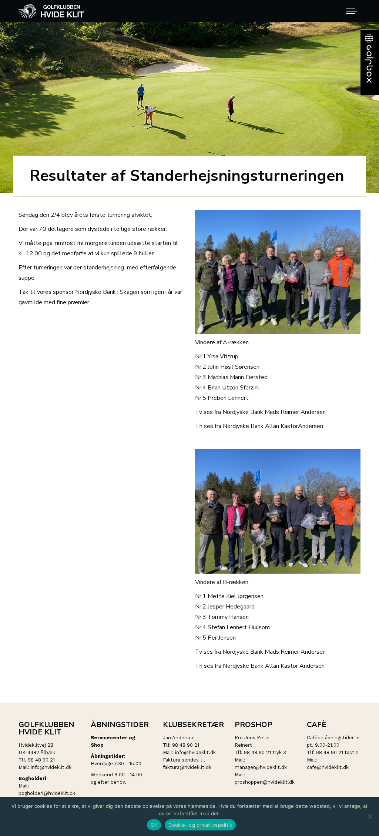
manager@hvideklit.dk (261, 767)
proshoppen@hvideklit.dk (265, 782)
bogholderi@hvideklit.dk (47, 793)
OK (154, 825)
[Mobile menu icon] (351, 11)
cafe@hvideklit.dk (328, 767)
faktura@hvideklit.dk (187, 767)
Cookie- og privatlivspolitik (200, 825)
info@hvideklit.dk (51, 767)
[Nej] (369, 816)
